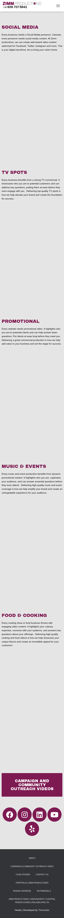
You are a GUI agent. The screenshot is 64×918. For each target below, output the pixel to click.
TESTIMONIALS (44, 891)
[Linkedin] (39, 814)
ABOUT (32, 858)
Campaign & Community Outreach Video (32, 866)
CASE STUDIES (23, 874)
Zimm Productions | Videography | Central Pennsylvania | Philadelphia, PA (32, 900)
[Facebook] (10, 814)
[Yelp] (32, 829)
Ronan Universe (22, 891)
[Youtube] (54, 814)
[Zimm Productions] (23, 6)
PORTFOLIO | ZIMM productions (32, 883)
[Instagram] (25, 814)
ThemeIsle (43, 910)
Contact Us (42, 874)
